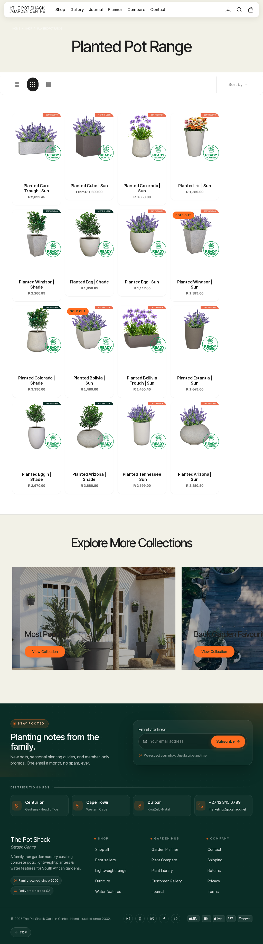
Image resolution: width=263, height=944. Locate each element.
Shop (60, 9)
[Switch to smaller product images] (33, 84)
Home (16, 28)
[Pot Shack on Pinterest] (152, 918)
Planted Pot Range (49, 28)
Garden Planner (165, 849)
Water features (108, 891)
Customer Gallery (167, 881)
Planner (115, 9)
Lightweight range (111, 870)
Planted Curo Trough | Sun (37, 188)
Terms (213, 891)
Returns (214, 870)
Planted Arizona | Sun (194, 477)
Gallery (77, 9)
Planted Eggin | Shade (36, 477)
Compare (136, 9)
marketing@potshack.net (227, 809)
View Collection (45, 651)
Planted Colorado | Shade (36, 380)
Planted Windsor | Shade (36, 284)
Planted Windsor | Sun (194, 284)
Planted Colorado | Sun (142, 188)
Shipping (215, 859)
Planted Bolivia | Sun (89, 380)
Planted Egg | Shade (89, 281)
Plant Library (162, 870)
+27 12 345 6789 (225, 802)
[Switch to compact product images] (48, 84)
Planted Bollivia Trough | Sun (142, 380)
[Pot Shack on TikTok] (163, 918)
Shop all (102, 849)
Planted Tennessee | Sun (142, 477)
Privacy (214, 881)
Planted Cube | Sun (89, 185)
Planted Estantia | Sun (194, 380)
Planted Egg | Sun (142, 281)
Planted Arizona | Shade (89, 477)
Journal (96, 9)
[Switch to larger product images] (17, 84)
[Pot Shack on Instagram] (128, 918)
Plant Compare (164, 859)
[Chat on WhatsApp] (175, 918)
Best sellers (105, 859)
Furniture (102, 881)
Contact (157, 9)
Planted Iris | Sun (194, 185)
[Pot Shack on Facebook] (140, 918)
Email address (152, 729)
